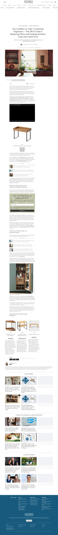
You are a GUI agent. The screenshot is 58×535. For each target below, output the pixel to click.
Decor (14, 5)
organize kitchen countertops (23, 97)
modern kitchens (22, 256)
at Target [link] (34, 337)
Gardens (9, 5)
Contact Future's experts (22, 524)
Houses (4, 5)
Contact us (43, 524)
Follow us (29, 83)
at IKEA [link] (10, 338)
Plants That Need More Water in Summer (33, 7)
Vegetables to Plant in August (21, 7)
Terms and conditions (9, 526)
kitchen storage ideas (22, 160)
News (37, 44)
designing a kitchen (30, 225)
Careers (43, 526)
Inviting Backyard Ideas (33, 504)
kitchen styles (31, 296)
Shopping (24, 5)
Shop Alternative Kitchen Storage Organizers (18, 79)
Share (11, 83)
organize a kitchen (22, 157)
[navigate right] (52, 80)
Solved (17, 359)
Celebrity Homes (31, 5)
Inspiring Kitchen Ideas (33, 501)
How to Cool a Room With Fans (10, 7)
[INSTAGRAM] (10, 364)
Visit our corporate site (45, 517)
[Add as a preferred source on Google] (29, 521)
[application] (22, 113)
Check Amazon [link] (22, 149)
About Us (7, 524)
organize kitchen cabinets (13, 97)
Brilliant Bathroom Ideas (34, 503)
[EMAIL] (11, 364)
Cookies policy (32, 526)
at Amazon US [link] (22, 338)
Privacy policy (20, 526)
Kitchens (19, 5)
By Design (49, 5)
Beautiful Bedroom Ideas (34, 500)
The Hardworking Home (41, 5)
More (54, 5)
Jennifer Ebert (26, 44)
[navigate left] (5, 80)
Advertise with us (33, 524)
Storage (11, 359)
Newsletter (33, 83)
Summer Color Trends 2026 (46, 7)
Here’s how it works (38, 47)
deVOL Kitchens (11, 77)
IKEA (14, 359)
